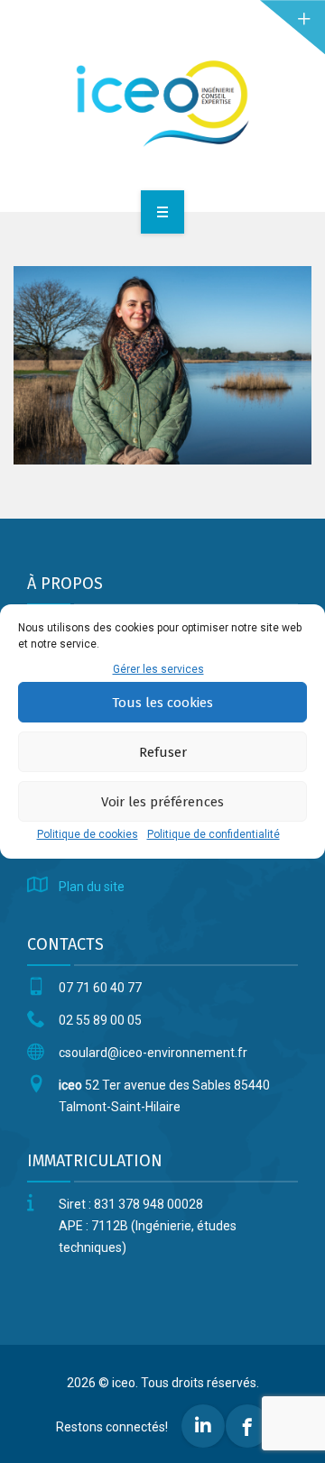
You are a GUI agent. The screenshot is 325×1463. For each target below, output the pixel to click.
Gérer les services (158, 669)
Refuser (163, 752)
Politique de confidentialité (213, 834)
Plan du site (92, 886)
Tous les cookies (162, 703)
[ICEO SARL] (162, 103)
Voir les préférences (162, 802)
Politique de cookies (87, 834)
